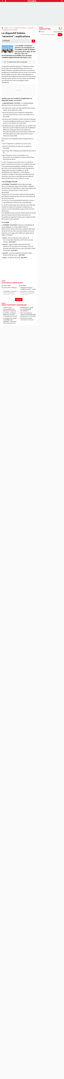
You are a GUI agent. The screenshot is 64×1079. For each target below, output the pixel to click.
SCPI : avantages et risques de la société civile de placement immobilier (28, 314)
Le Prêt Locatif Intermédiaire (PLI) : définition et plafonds (9, 309)
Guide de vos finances (20, 28)
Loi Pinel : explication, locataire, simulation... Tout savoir (26, 299)
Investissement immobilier (9, 29)
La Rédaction (6, 40)
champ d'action (28, 103)
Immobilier (31, 28)
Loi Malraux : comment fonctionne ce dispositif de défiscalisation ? (27, 293)
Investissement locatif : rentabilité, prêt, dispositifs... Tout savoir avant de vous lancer (10, 320)
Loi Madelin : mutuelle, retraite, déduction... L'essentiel (10, 293)
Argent (6, 28)
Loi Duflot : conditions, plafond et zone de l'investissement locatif (10, 314)
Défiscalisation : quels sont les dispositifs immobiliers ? (26, 309)
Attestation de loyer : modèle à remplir (26, 288)
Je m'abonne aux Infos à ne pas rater (17, 62)
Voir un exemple (58, 31)
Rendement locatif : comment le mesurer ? (27, 319)
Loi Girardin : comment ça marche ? (10, 299)
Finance (42, 31)
